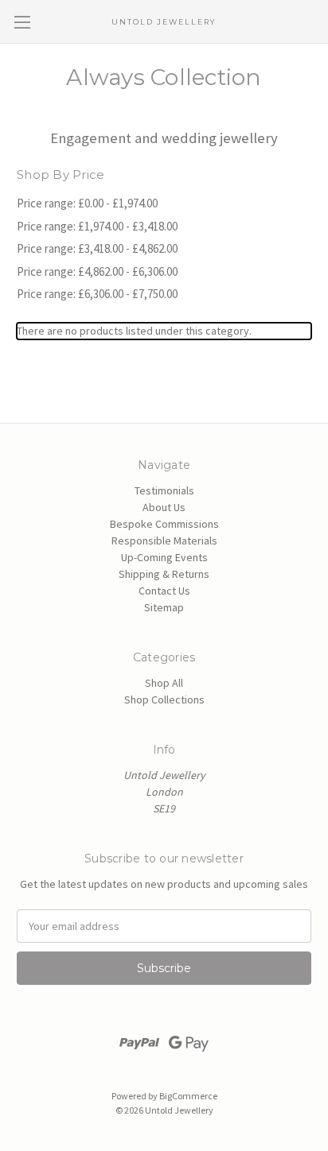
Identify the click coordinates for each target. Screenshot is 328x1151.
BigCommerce (188, 1096)
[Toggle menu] (22, 22)
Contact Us (164, 590)
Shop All (164, 683)
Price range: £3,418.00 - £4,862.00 (97, 248)
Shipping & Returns (164, 574)
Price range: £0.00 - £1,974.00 (87, 203)
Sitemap (164, 607)
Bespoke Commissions (164, 524)
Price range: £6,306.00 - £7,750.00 (97, 293)
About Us (164, 507)
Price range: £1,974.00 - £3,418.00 (97, 226)
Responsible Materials (164, 540)
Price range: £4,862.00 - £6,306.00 (97, 271)
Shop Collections (164, 699)
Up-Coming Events (164, 557)
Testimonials (164, 490)
